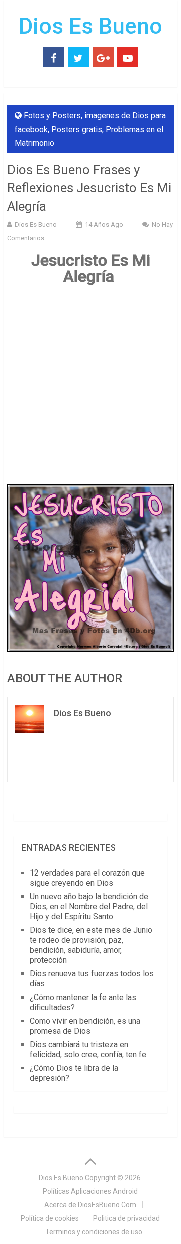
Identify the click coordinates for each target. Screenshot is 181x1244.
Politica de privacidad (126, 1218)
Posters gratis (76, 129)
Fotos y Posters (52, 115)
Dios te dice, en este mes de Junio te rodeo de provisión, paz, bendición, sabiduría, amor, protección (91, 945)
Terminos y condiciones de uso (93, 1232)
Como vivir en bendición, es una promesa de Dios (85, 1026)
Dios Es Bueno (90, 26)
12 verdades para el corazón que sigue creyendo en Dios (87, 878)
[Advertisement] (90, 386)
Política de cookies (50, 1218)
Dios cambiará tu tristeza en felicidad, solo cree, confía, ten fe (88, 1049)
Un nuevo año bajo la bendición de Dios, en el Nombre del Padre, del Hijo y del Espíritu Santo (89, 906)
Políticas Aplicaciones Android (90, 1191)
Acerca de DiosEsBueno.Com (90, 1205)
